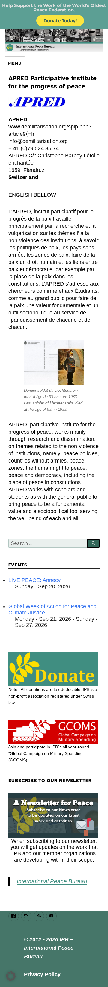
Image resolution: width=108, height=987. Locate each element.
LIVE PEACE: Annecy (34, 580)
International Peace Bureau (52, 881)
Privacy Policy (42, 974)
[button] (11, 976)
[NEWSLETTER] (54, 815)
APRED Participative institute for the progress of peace (52, 82)
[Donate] (54, 669)
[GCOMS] (54, 732)
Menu (14, 63)
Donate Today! (60, 20)
